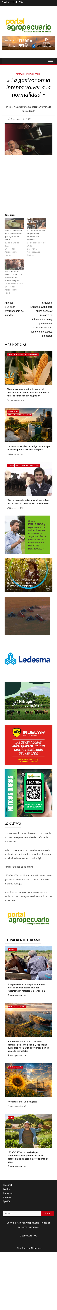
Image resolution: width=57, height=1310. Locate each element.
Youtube (7, 1197)
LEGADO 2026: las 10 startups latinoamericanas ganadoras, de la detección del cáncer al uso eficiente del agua (28, 879)
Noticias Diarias (15, 1067)
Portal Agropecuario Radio (28, 74)
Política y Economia (16, 1007)
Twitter (6, 1189)
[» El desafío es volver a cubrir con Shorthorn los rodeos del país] (14, 264)
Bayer (10, 1118)
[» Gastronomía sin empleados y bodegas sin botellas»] (37, 223)
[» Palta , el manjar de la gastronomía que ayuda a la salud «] (14, 223)
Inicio (8, 107)
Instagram (8, 1193)
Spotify (6, 1201)
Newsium (21, 1248)
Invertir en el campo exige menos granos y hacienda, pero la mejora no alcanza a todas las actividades (28, 896)
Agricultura (13, 412)
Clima (10, 355)
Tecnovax (12, 950)
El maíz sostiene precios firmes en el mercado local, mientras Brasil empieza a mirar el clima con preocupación (28, 392)
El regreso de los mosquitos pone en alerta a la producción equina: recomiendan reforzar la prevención (28, 837)
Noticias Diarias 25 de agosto (19, 867)
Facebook (7, 1185)
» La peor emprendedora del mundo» (14, 309)
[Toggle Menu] (50, 61)
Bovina (11, 466)
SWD (35, 1236)
